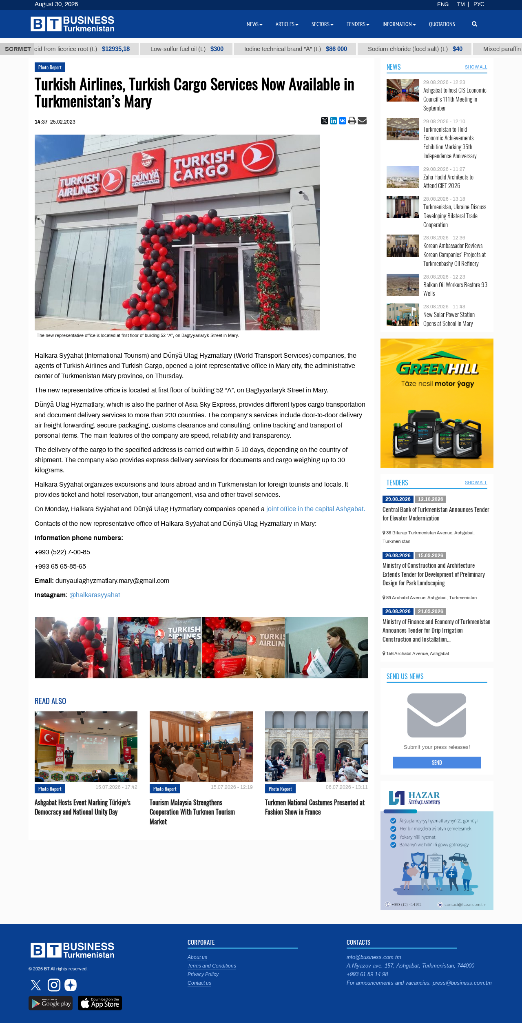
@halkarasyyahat (94, 594)
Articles (285, 24)
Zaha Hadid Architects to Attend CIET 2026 (448, 181)
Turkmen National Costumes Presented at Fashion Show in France (315, 807)
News (394, 67)
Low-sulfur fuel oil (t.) (160, 49)
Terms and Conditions (212, 966)
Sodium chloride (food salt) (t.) (389, 49)
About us (197, 957)
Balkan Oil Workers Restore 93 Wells (455, 289)
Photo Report (50, 67)
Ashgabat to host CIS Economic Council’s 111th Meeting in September (455, 99)
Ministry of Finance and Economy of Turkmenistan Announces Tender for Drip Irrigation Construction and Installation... (437, 630)
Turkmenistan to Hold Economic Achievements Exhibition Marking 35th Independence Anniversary (450, 142)
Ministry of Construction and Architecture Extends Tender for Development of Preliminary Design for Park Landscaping (434, 573)
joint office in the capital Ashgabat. (315, 508)
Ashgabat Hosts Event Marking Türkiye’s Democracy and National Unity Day (82, 807)
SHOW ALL (476, 66)
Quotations (442, 24)
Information (397, 24)
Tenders (397, 482)
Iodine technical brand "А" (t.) (269, 49)
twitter (37, 985)
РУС (478, 4)
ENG (443, 4)
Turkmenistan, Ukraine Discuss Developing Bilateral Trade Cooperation (454, 215)
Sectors (321, 24)
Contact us (199, 983)
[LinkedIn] (333, 120)
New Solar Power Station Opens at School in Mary (449, 319)
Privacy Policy (203, 974)
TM (461, 4)
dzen (69, 985)
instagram (53, 985)
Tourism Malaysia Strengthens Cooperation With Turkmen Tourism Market (192, 812)
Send (437, 762)
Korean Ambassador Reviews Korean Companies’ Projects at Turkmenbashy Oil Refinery (454, 254)
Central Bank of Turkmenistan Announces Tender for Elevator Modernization (436, 514)
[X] (324, 120)
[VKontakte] (342, 120)
